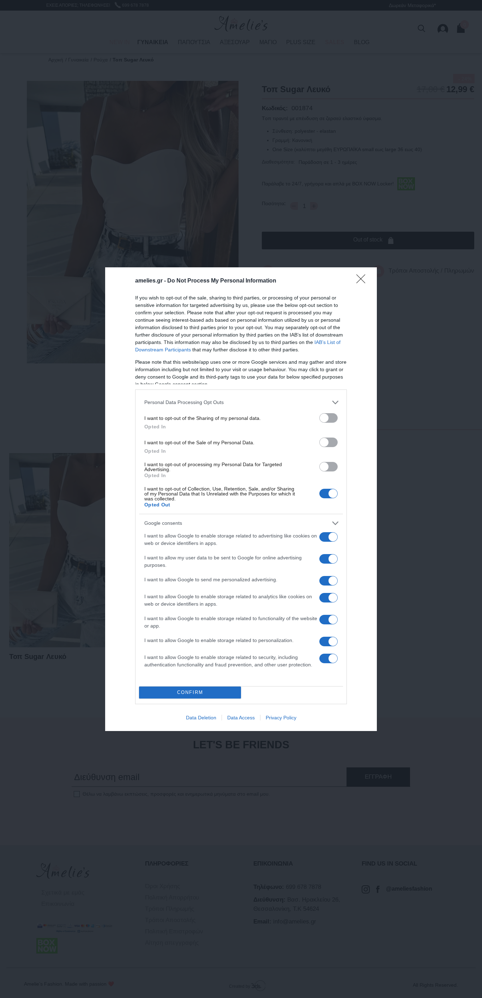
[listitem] (241, 402)
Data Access (241, 717)
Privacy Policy (281, 717)
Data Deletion (201, 717)
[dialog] (241, 499)
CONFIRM (190, 692)
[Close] (363, 281)
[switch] (328, 418)
